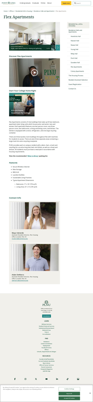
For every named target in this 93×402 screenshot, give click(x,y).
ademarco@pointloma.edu (20, 280)
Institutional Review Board (46, 328)
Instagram (25, 379)
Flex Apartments (76, 67)
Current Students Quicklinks (47, 361)
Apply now (66, 3)
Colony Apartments (77, 71)
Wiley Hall (74, 54)
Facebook (14, 379)
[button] (58, 48)
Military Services (46, 324)
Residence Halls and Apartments (44, 11)
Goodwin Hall (75, 63)
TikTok (67, 379)
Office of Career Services (46, 365)
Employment (46, 345)
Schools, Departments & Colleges (46, 351)
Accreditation (46, 334)
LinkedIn (57, 379)
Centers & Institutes (46, 343)
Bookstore (46, 341)
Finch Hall (74, 58)
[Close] (90, 393)
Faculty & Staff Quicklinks (46, 359)
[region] (46, 393)
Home (6, 11)
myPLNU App (46, 371)
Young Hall (74, 49)
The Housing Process (76, 76)
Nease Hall (74, 45)
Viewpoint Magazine (46, 369)
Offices (11, 11)
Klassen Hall (75, 41)
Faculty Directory (46, 347)
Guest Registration (75, 84)
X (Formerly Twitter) (36, 379)
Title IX (47, 332)
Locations (46, 316)
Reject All (69, 393)
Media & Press (46, 330)
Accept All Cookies (69, 398)
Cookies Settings (69, 389)
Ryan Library (46, 363)
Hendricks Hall (76, 36)
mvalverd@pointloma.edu (20, 239)
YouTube (46, 379)
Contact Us (72, 89)
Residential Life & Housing (24, 11)
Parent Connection (46, 367)
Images (78, 379)
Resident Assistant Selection (78, 80)
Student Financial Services (46, 326)
